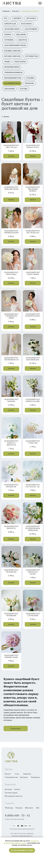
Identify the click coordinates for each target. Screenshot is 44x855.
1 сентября (16, 18)
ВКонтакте (29, 808)
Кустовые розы (31, 56)
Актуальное (31, 18)
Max (37, 808)
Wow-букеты (26, 24)
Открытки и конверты (13, 72)
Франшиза (35, 777)
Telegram (18, 808)
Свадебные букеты (30, 11)
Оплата (17, 789)
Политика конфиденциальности (22, 836)
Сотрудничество (11, 777)
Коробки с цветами (12, 56)
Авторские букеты (11, 29)
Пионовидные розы (12, 78)
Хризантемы (9, 89)
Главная (6, 11)
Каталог (15, 11)
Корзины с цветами (12, 51)
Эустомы (23, 89)
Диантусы (22, 40)
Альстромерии (31, 29)
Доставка (8, 789)
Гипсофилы (21, 34)
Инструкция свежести (13, 796)
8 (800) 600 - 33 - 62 (17, 815)
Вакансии (27, 774)
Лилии (7, 61)
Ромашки (30, 78)
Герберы (7, 34)
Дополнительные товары (15, 45)
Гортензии (8, 40)
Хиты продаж (10, 24)
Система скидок (11, 793)
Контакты (24, 777)
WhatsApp (9, 808)
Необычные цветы (11, 67)
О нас (17, 774)
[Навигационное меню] (40, 3)
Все (5, 18)
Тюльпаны (29, 83)
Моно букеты (20, 61)
